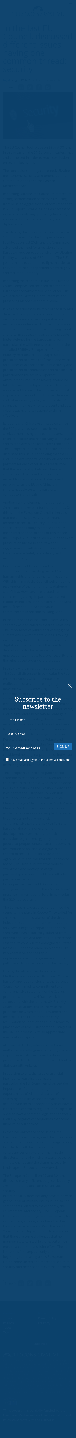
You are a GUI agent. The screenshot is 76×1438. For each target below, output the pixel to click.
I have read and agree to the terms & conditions (39, 760)
